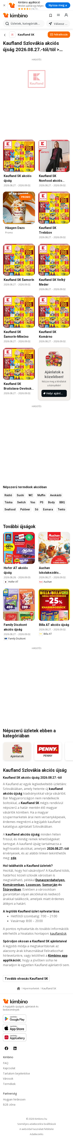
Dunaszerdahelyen (49, 880)
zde (13, 858)
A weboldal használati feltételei (36, 1129)
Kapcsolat (9, 1068)
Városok (8, 1078)
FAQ (5, 1063)
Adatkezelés (36, 1134)
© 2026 (36, 1119)
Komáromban (13, 885)
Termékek (9, 1084)
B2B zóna (9, 1104)
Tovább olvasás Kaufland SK (26, 978)
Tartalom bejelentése (16, 1073)
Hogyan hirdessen (14, 1099)
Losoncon (33, 885)
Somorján (49, 885)
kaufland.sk (58, 933)
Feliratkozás (61, 34)
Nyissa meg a (58, 5)
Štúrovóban (12, 889)
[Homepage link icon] (18, 988)
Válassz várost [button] (61, 24)
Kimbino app (58, 955)
